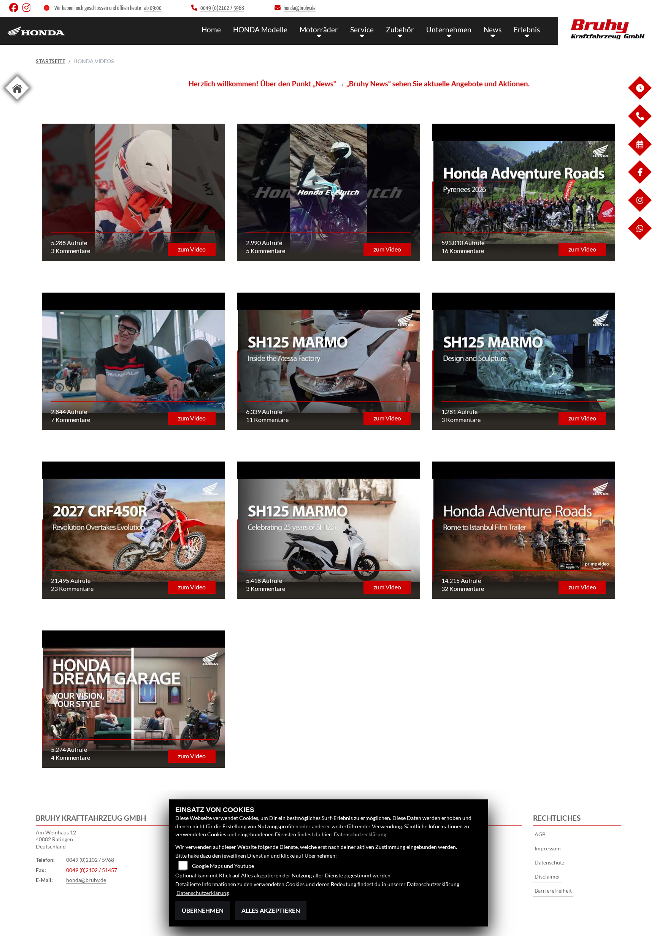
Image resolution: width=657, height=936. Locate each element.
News (492, 29)
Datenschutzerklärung (360, 834)
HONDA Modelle (260, 29)
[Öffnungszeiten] (639, 97)
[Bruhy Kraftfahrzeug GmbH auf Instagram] (27, 9)
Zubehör (400, 29)
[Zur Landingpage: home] (17, 101)
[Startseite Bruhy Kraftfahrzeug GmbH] (608, 29)
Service (362, 29)
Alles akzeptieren (270, 910)
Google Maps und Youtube (223, 866)
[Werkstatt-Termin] (639, 154)
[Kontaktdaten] (639, 125)
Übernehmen (203, 910)
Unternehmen (448, 29)
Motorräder (319, 29)
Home (211, 29)
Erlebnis (527, 29)
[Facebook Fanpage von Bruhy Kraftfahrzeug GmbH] (15, 9)
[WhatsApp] (639, 238)
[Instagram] (639, 209)
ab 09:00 (153, 8)
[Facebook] (639, 181)
